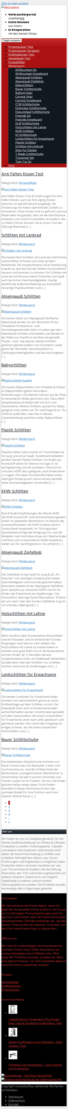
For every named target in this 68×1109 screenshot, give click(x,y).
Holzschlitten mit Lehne (30, 127)
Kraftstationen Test (21, 54)
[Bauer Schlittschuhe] (15, 755)
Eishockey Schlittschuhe (30, 108)
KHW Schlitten (24, 131)
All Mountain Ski (26, 70)
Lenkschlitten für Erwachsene (34, 139)
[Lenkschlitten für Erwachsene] (22, 690)
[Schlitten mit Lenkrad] (16, 251)
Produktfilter (16, 62)
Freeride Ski (23, 116)
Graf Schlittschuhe (27, 123)
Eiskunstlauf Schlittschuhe (32, 112)
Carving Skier (24, 97)
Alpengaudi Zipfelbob (29, 81)
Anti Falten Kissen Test (22, 174)
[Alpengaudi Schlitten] (16, 312)
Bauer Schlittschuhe (28, 89)
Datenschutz (16, 1100)
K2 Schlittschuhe (26, 135)
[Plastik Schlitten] (13, 445)
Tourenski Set (24, 158)
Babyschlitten (24, 85)
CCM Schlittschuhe (27, 104)
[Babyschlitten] (16, 380)
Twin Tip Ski (23, 162)
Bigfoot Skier (24, 93)
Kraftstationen (11, 986)
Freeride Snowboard (28, 120)
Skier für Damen (26, 150)
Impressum (15, 1097)
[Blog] (13, 1079)
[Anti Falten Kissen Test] (17, 189)
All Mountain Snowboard (31, 74)
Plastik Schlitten (25, 142)
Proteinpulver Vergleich (23, 51)
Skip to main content (14, 3)
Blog (11, 165)
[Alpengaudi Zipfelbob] (16, 568)
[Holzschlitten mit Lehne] (18, 629)
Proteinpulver (11, 990)
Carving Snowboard (28, 100)
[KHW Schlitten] (12, 507)
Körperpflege (27, 183)
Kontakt (13, 1104)
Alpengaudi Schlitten (28, 77)
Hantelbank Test (19, 58)
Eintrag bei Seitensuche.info (43, 1079)
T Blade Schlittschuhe (29, 154)
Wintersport (27, 244)
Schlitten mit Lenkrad (29, 146)
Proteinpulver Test (20, 47)
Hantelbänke (10, 982)
